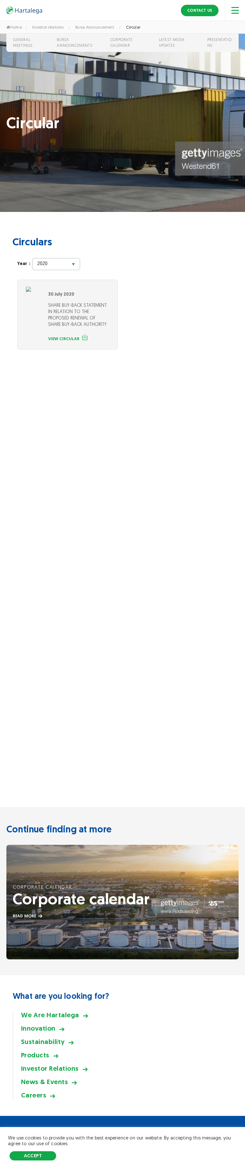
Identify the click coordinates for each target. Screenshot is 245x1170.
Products (35, 1055)
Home (16, 27)
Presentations (219, 43)
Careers (33, 1095)
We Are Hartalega (50, 1015)
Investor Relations (50, 1068)
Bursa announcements (74, 43)
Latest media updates (172, 43)
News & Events (44, 1082)
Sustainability (43, 1042)
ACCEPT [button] (33, 1156)
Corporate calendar (121, 43)
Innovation (38, 1028)
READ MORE (24, 916)
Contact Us (199, 10)
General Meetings (23, 43)
